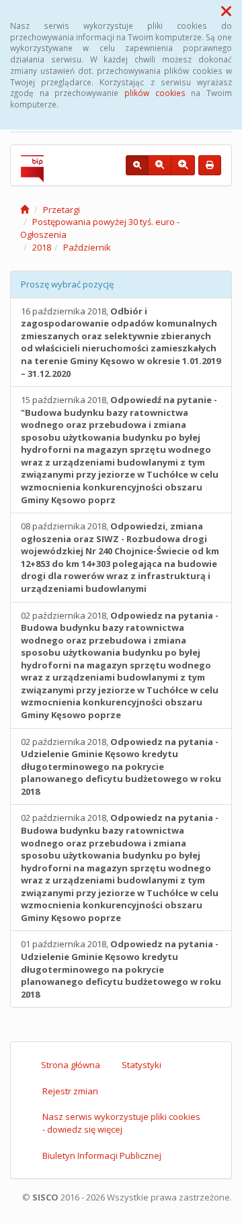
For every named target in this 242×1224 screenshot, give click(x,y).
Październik (87, 247)
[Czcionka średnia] (159, 165)
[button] (226, 10)
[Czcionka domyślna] (137, 165)
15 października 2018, (119, 450)
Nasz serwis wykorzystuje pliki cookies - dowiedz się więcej (121, 1122)
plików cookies (155, 92)
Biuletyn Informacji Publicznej (101, 1155)
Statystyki (141, 1065)
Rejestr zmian (70, 1091)
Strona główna (70, 1065)
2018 (41, 247)
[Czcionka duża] (183, 165)
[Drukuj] (209, 165)
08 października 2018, (120, 557)
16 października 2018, (120, 342)
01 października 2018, (121, 969)
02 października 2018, (119, 665)
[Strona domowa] (24, 210)
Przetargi (61, 210)
